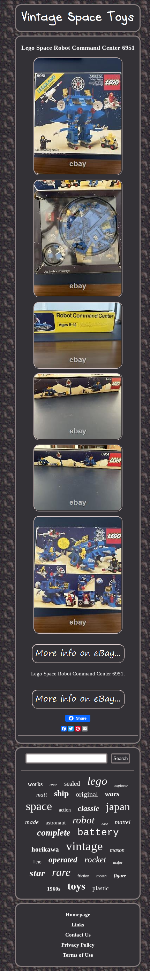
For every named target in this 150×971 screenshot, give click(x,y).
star (37, 873)
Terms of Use (78, 955)
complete (53, 833)
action (65, 810)
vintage (84, 846)
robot (84, 819)
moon (101, 875)
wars (112, 794)
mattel (122, 822)
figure (120, 875)
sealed (72, 783)
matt (41, 794)
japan (118, 806)
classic (88, 808)
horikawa (45, 849)
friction (83, 876)
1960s (53, 889)
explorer (121, 785)
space (39, 806)
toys (76, 886)
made (32, 822)
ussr (53, 784)
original (87, 794)
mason (117, 850)
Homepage (78, 914)
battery (98, 832)
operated (62, 859)
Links (78, 924)
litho (37, 862)
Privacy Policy (78, 945)
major (117, 862)
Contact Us (78, 935)
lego (97, 781)
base (105, 824)
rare (61, 872)
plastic (100, 888)
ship (61, 793)
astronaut (56, 822)
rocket (95, 859)
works (35, 784)
